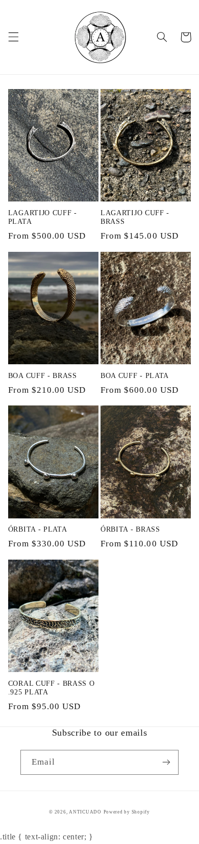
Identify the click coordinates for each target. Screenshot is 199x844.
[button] (13, 37)
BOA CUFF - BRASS (42, 376)
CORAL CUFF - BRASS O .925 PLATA (51, 688)
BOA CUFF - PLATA (135, 376)
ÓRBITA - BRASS (130, 529)
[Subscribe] (166, 762)
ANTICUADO (85, 811)
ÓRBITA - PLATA (37, 529)
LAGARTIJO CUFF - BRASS (135, 217)
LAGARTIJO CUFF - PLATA (42, 217)
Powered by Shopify (127, 811)
